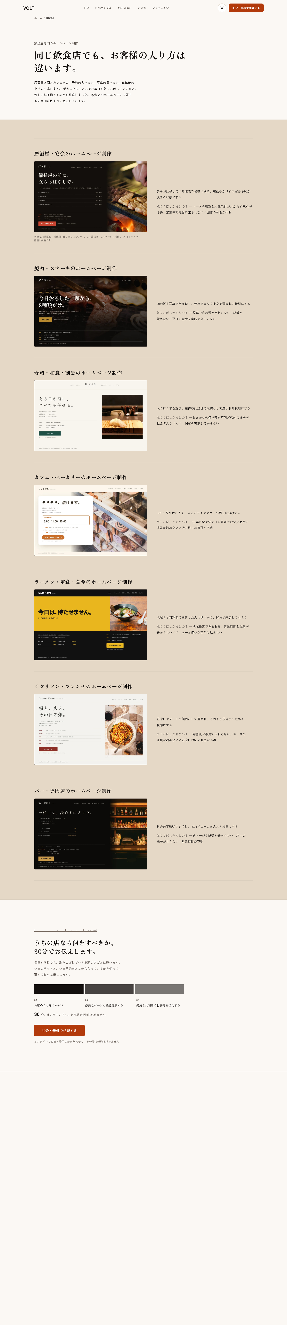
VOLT (29, 8)
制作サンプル (103, 8)
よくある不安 (160, 8)
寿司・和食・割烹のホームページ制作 (78, 372)
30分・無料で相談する (246, 8)
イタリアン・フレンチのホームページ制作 (83, 686)
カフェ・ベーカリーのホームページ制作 (80, 477)
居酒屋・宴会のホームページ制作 (73, 153)
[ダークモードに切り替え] (222, 8)
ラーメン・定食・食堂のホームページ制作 (83, 581)
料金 (86, 8)
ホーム (38, 18)
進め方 (142, 8)
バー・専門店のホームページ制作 (73, 790)
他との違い (125, 8)
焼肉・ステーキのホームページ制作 (75, 268)
